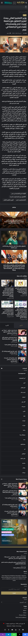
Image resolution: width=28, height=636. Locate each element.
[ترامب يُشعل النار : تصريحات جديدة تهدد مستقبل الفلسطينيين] (22, 360)
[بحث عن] (26, 3)
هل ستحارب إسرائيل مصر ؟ (10, 345)
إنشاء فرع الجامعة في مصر (18, 193)
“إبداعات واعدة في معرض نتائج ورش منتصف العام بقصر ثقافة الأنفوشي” (9, 339)
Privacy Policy (22, 615)
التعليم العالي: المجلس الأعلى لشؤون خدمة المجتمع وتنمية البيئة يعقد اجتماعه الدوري (14, 221)
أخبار (20, 12)
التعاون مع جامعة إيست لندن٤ (17, 196)
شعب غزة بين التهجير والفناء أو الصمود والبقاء (9, 352)
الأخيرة (7, 325)
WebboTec (9, 626)
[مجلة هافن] (14, 2)
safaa (24, 33)
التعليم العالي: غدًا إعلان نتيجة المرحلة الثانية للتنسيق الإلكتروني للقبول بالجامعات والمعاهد (21, 291)
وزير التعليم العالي (8, 200)
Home (24, 612)
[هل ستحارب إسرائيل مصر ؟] (22, 346)
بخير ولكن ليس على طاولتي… (18, 6)
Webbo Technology (16, 626)
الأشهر (21, 325)
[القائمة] (2, 3)
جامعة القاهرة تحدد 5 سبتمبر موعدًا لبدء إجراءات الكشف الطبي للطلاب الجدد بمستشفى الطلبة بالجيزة (7, 312)
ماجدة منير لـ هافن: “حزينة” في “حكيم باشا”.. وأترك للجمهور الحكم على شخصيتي (9, 331)
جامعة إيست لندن (20, 200)
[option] (14, 220)
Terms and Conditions (21, 617)
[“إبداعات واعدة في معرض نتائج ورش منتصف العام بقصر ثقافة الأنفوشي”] (22, 339)
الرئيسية (24, 12)
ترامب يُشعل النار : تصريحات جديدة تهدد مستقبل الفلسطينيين (10, 359)
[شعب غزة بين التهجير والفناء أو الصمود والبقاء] (22, 353)
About (24, 610)
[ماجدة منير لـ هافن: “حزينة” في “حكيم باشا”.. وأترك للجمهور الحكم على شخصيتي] (22, 332)
